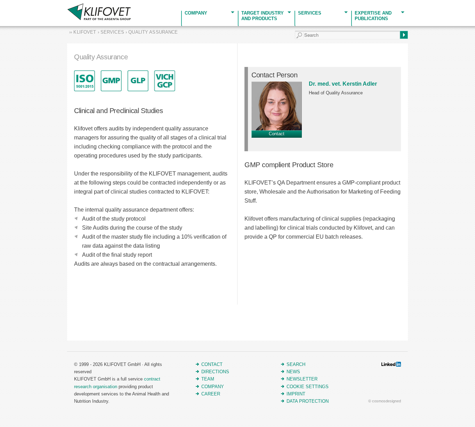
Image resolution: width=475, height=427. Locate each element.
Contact (276, 133)
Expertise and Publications (373, 15)
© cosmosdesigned (384, 401)
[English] (4, 4)
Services (309, 13)
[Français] (12, 4)
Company (196, 13)
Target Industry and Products (262, 15)
